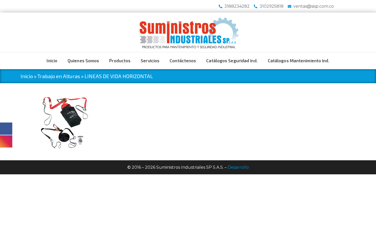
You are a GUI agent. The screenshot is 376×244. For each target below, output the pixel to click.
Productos (119, 60)
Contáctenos (183, 60)
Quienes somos (83, 60)
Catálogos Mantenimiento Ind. (298, 60)
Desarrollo (238, 167)
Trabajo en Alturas (58, 76)
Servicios (150, 60)
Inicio (52, 60)
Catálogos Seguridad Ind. (231, 60)
